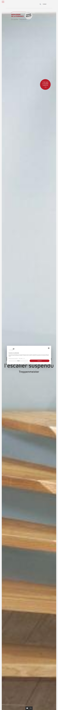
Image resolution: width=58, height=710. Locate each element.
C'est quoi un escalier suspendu (45, 83)
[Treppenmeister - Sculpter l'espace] (21, 16)
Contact (44, 4)
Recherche (39, 4)
